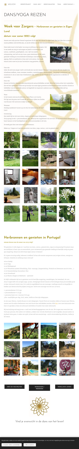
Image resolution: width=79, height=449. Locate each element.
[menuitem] (26, 4)
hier (56, 303)
